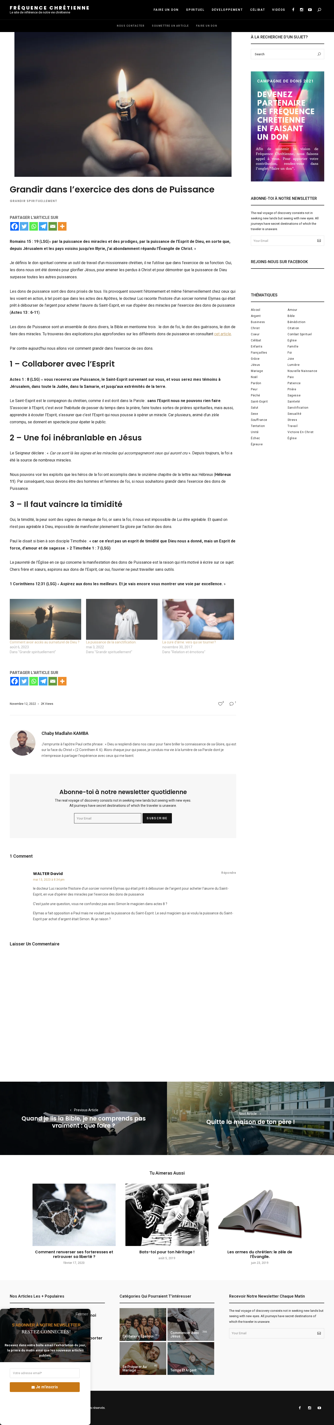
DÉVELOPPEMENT (227, 9)
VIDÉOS (278, 9)
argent (256, 316)
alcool (255, 310)
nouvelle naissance (302, 371)
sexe (254, 413)
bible (291, 316)
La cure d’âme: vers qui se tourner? (189, 642)
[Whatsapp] (33, 226)
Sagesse (294, 395)
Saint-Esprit (259, 401)
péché (255, 395)
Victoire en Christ (301, 432)
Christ (255, 328)
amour (292, 310)
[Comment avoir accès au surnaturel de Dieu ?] (45, 619)
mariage (257, 371)
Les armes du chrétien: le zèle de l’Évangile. (259, 1254)
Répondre (228, 873)
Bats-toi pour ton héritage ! (167, 1252)
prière (292, 389)
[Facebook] (14, 226)
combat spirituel (300, 334)
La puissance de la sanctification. (111, 642)
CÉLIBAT (257, 9)
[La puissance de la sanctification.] (121, 619)
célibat (256, 340)
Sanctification (298, 407)
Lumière (294, 365)
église (292, 438)
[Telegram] (43, 226)
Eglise (292, 340)
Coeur (255, 334)
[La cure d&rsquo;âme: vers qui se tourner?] (198, 619)
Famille (293, 346)
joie (291, 358)
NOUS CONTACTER (131, 25)
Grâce (255, 358)
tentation (258, 426)
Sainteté (294, 401)
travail (293, 426)
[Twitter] (24, 226)
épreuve (257, 444)
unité (255, 432)
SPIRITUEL (195, 9)
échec (255, 438)
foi (290, 352)
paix (291, 377)
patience (294, 383)
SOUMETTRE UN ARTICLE (170, 25)
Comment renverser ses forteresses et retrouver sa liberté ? (74, 1254)
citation (293, 328)
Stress (292, 420)
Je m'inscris (47, 1387)
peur (254, 389)
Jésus (255, 365)
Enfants (256, 346)
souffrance (259, 420)
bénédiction (297, 322)
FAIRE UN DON (166, 9)
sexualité (294, 413)
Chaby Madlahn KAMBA (65, 733)
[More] (62, 226)
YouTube (310, 10)
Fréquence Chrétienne (50, 8)
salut (254, 407)
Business (258, 322)
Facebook (293, 10)
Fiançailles (259, 352)
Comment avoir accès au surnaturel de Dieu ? (44, 642)
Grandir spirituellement (33, 201)
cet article (222, 334)
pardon (256, 383)
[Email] (52, 226)
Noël (254, 377)
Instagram (301, 10)
